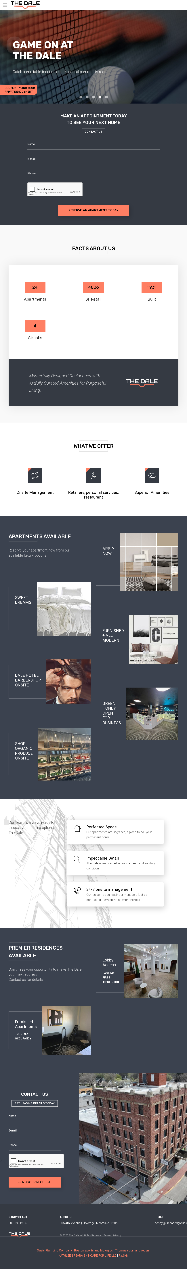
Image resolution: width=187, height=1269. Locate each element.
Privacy (117, 1235)
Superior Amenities (151, 492)
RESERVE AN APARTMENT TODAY (93, 210)
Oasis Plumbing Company (54, 1250)
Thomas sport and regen (132, 1250)
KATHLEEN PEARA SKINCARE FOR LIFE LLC (87, 1255)
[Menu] (5, 5)
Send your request (34, 1182)
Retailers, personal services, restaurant (93, 494)
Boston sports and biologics (93, 1250)
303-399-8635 (18, 1223)
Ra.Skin (124, 1255)
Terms (107, 1235)
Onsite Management (35, 492)
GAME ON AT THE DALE (43, 50)
